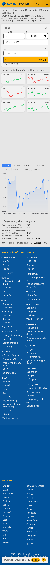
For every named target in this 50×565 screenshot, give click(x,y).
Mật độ (5, 369)
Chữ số (6, 385)
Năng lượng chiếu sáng (35, 400)
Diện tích (30, 265)
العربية (5, 490)
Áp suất (6, 382)
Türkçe (29, 528)
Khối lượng (7, 287)
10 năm (25, 169)
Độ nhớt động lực (10, 355)
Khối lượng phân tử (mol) (11, 364)
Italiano (29, 489)
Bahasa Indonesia (35, 486)
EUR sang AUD (40, 243)
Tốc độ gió (7, 272)
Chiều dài (31, 261)
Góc (4, 393)
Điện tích (6, 319)
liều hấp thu (32, 328)
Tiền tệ (30, 225)
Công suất (31, 308)
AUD (29, 228)
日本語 (29, 493)
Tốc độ (5, 269)
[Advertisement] (25, 139)
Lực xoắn (7, 295)
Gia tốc (5, 261)
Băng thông (32, 295)
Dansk (5, 505)
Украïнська (31, 531)
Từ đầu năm (39, 165)
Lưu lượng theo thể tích (35, 278)
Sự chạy (6, 265)
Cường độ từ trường (12, 335)
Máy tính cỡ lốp (9, 400)
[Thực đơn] (47, 3)
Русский (30, 516)
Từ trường (7, 346)
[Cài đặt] (46, 28)
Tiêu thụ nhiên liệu (35, 319)
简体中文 (30, 539)
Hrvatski (6, 538)
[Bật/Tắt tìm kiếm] (37, 3)
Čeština (6, 501)
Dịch (4, 389)
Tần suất (6, 410)
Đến (5, 49)
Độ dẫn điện (8, 326)
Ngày (28, 32)
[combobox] (23, 42)
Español (6, 516)
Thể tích (30, 269)
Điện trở (6, 323)
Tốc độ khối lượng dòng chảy (35, 285)
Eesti (4, 520)
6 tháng (27, 165)
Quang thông (32, 406)
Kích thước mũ (33, 357)
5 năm (15, 169)
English (35, 560)
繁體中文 (30, 543)
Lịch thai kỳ (31, 372)
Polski (29, 509)
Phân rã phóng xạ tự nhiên (36, 339)
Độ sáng (30, 396)
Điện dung (7, 311)
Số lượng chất (9, 373)
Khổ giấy (6, 397)
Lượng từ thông (10, 343)
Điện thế (6, 315)
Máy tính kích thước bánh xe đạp (12, 405)
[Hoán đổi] (46, 48)
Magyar (6, 542)
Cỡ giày (30, 349)
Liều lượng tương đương (35, 332)
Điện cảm (7, 308)
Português (31, 513)
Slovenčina (31, 520)
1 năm (6, 169)
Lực (4, 291)
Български (7, 493)
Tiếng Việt (31, 535)
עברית (5, 531)
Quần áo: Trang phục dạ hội (36, 361)
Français (6, 527)
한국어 (29, 498)
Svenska (30, 524)
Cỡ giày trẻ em (33, 353)
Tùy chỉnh (36, 169)
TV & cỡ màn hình (11, 418)
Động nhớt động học (12, 359)
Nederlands (32, 501)
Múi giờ (30, 238)
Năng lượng (32, 311)
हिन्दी (4, 535)
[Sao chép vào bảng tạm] (6, 60)
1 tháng (6, 165)
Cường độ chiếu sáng (37, 388)
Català (5, 497)
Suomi (5, 523)
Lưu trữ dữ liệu (33, 299)
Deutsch (6, 508)
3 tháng (17, 165)
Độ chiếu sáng (33, 392)
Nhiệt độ (39, 238)
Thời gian (31, 379)
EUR (29, 233)
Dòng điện (7, 304)
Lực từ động (8, 339)
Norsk (29, 505)
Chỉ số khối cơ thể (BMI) (11, 282)
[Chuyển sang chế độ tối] (42, 3)
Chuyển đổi (7, 32)
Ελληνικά (6, 512)
